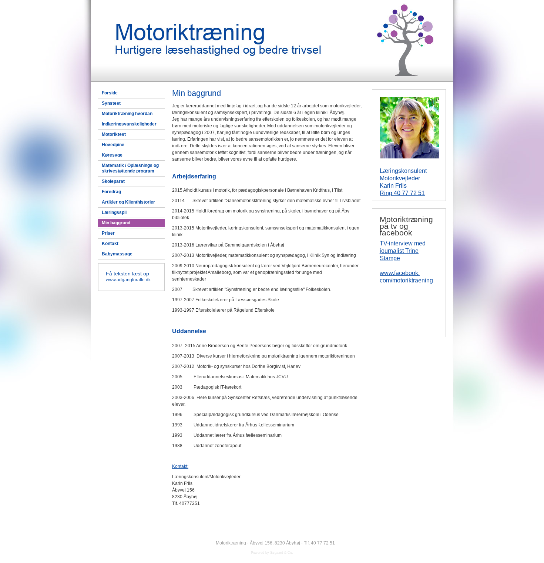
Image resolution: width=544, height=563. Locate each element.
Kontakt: (180, 466)
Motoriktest (114, 134)
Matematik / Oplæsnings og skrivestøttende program (130, 168)
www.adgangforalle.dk (128, 279)
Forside (110, 92)
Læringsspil (114, 212)
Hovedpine (113, 144)
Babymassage (117, 254)
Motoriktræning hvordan (127, 113)
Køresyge (112, 155)
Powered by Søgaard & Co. (272, 552)
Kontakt (110, 243)
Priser (108, 233)
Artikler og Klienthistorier (128, 202)
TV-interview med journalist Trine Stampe (403, 250)
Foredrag (111, 191)
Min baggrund (116, 222)
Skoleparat (113, 181)
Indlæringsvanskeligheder (129, 124)
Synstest (111, 103)
